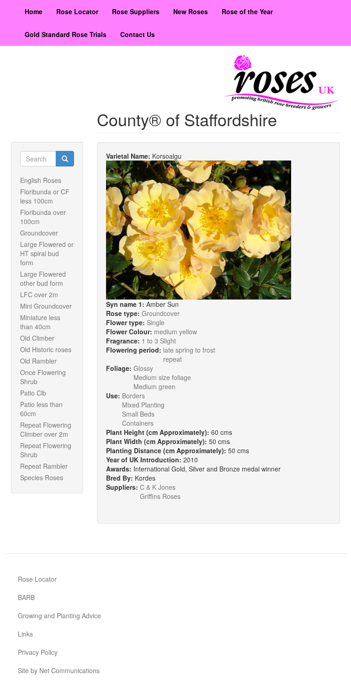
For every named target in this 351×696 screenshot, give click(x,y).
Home (34, 11)
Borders (133, 395)
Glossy (143, 368)
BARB (26, 597)
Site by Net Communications (59, 670)
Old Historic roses (45, 349)
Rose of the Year (247, 11)
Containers (138, 423)
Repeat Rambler (44, 466)
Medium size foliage (162, 377)
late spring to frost (189, 349)
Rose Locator (77, 11)
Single (156, 322)
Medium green (154, 386)
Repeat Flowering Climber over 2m (45, 429)
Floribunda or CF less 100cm (44, 196)
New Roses (190, 11)
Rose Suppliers (136, 11)
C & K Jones (158, 487)
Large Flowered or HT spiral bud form (47, 253)
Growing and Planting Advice (59, 615)
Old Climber (37, 338)
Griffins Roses (160, 496)
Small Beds (138, 413)
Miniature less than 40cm (40, 322)
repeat (172, 359)
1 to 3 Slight (159, 340)
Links (25, 633)
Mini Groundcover (46, 306)
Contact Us (137, 34)
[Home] (282, 82)
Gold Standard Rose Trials (65, 34)
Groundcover (39, 232)
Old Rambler (38, 360)
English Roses (40, 180)
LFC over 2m (39, 294)
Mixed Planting (143, 404)
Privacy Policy (38, 652)
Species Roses (41, 477)
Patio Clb (33, 392)
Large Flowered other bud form (43, 278)
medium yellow (175, 331)
